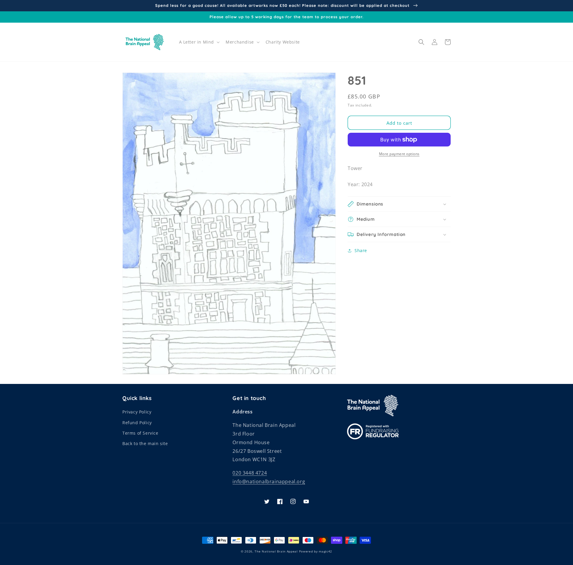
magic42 (325, 551)
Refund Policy (137, 422)
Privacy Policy (136, 412)
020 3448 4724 (249, 473)
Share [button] (361, 250)
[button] (198, 42)
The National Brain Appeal (276, 551)
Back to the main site (145, 443)
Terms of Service (140, 433)
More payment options (399, 153)
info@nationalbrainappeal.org (268, 481)
